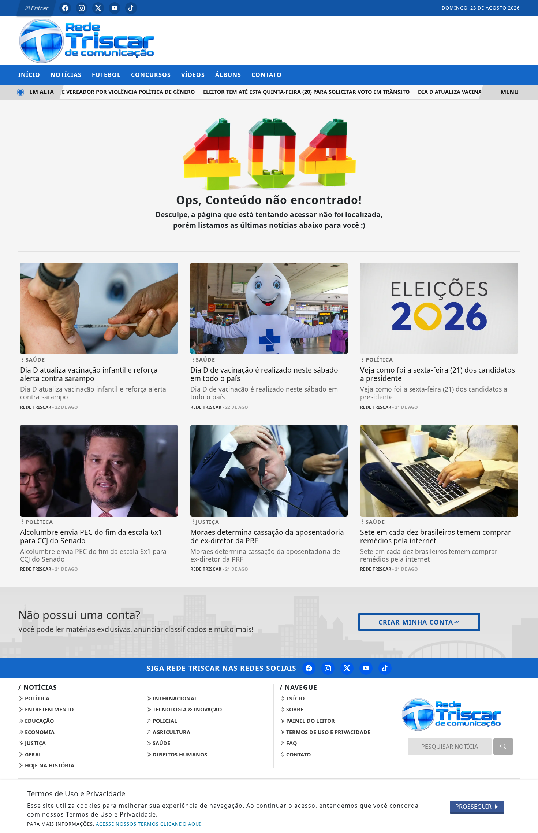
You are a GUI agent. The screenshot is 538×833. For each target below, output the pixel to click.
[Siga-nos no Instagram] (328, 668)
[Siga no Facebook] (65, 8)
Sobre (294, 709)
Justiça (34, 743)
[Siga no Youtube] (114, 8)
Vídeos (193, 75)
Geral (32, 754)
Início (29, 75)
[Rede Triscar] (99, 40)
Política (36, 698)
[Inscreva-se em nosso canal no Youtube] (366, 668)
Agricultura (170, 732)
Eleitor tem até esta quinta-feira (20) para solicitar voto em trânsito (297, 91)
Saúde (160, 743)
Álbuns (228, 75)
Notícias (66, 75)
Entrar (39, 8)
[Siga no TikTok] (131, 8)
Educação (38, 720)
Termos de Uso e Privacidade (327, 732)
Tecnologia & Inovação (186, 709)
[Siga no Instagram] (81, 8)
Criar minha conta (415, 622)
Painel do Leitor (310, 720)
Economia (39, 732)
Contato (266, 75)
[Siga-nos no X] (347, 668)
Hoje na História (48, 765)
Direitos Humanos (179, 754)
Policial (164, 720)
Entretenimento (48, 709)
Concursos (151, 75)
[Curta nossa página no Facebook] (308, 668)
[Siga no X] (98, 8)
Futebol (106, 75)
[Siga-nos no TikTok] (385, 668)
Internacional (174, 698)
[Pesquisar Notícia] (503, 746)
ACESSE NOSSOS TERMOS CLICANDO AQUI (148, 824)
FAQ (291, 743)
